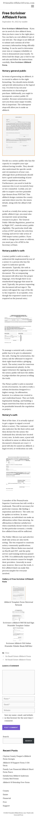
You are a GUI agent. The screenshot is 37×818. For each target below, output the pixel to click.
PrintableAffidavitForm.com (18, 2)
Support (6, 806)
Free (7, 653)
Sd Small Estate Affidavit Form (18, 660)
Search (6, 736)
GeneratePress (18, 815)
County (6, 791)
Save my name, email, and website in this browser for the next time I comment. (18, 718)
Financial (7, 798)
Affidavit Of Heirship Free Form (16, 782)
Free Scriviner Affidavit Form (15, 28)
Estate (5, 794)
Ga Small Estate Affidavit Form (18, 656)
